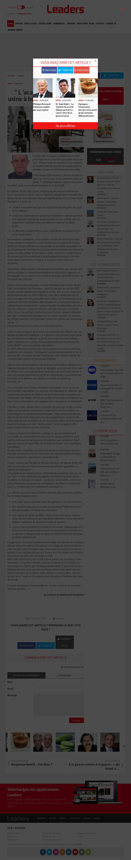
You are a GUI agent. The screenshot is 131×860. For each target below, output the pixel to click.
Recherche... (94, 10)
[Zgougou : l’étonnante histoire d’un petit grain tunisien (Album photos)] (88, 87)
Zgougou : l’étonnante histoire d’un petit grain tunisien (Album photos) (87, 110)
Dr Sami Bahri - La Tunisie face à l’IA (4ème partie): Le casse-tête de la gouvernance (64, 110)
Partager (50, 70)
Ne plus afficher (65, 126)
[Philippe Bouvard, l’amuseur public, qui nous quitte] (43, 87)
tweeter (67, 70)
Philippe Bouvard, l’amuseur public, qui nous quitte (42, 107)
